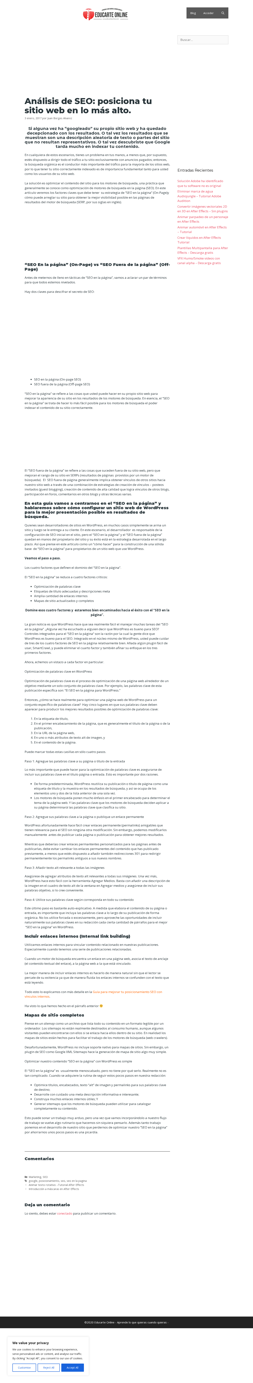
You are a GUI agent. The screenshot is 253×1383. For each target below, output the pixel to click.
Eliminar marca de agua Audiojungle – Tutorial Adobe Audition (199, 196)
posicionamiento (49, 1181)
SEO (45, 1177)
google (33, 1181)
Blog (193, 13)
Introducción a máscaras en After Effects (54, 1189)
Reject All (48, 1367)
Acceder (208, 13)
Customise (24, 1367)
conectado (64, 1213)
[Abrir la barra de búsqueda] (222, 13)
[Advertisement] (97, 63)
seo (63, 1181)
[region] (48, 1356)
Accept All (72, 1367)
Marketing (35, 1177)
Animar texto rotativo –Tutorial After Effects (56, 1185)
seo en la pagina (77, 1181)
